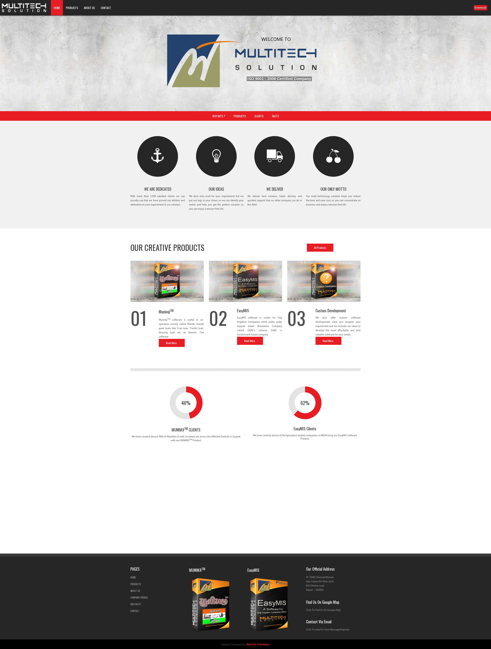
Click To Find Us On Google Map (323, 610)
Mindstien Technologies (258, 644)
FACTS (275, 116)
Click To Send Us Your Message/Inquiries (327, 629)
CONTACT (106, 8)
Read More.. (172, 343)
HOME (57, 8)
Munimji (166, 312)
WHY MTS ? (218, 116)
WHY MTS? (135, 604)
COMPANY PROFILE (139, 597)
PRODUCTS (72, 8)
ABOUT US (89, 8)
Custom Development (331, 310)
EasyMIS (243, 310)
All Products (320, 248)
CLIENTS (259, 116)
